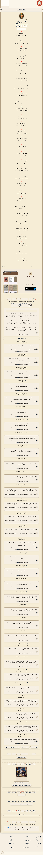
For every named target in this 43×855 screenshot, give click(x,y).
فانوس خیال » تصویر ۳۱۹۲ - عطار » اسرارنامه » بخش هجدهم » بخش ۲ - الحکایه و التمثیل (21, 779)
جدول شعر (38, 839)
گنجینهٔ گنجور (27, 842)
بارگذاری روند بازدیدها (21, 814)
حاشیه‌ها (9, 298)
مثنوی (20, 304)
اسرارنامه (23, 19)
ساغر (28, 839)
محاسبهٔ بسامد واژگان (22, 757)
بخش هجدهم (18, 19)
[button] (41, 9)
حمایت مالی (10, 840)
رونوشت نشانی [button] (26, 747)
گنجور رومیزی (27, 837)
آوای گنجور (27, 844)
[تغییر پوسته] (2, 852)
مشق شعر (22, 298)
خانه (39, 836)
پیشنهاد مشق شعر (21, 795)
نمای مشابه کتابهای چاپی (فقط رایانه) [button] (13, 747)
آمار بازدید (11, 844)
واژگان (30, 298)
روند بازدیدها (14, 298)
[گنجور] (39, 3)
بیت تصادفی (38, 837)
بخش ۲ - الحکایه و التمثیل (21, 22)
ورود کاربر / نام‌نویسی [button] (22, 9)
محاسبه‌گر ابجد (27, 843)
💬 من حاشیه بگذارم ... (12, 824)
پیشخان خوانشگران (26, 846)
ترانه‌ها (18, 298)
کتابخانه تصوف (20, 305)
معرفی (11, 836)
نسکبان (28, 848)
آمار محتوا (10, 842)
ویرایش (18, 334)
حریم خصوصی (10, 848)
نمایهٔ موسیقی (37, 842)
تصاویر (27, 298)
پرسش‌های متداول (9, 837)
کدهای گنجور (27, 836)
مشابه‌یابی (38, 844)
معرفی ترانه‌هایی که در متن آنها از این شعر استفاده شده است (22, 804)
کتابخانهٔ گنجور (27, 840)
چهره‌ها (11, 839)
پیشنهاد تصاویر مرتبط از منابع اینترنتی (22, 782)
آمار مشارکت (10, 843)
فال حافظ (38, 840)
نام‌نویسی (24, 828)
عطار (26, 19)
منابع (11, 846)
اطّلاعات (34, 298)
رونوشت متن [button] (35, 747)
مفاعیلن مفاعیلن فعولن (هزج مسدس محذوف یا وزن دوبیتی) (19, 303)
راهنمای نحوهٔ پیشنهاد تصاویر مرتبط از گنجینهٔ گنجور (22, 785)
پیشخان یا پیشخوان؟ (26, 847)
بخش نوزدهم (32, 266)
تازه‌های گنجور (38, 846)
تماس (11, 847)
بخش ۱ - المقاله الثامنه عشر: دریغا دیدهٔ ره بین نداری (10, 266)
